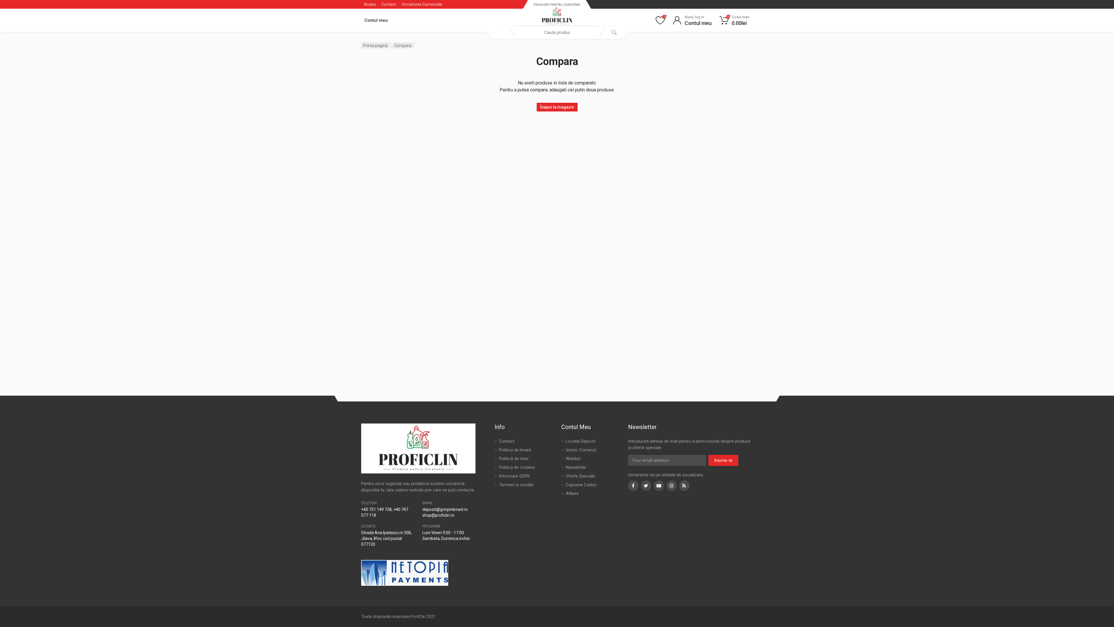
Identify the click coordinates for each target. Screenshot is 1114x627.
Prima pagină (375, 45)
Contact (388, 4)
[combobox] (557, 32)
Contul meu (376, 20)
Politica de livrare (515, 450)
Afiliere (572, 493)
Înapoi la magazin (557, 107)
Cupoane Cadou (581, 484)
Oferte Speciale (580, 476)
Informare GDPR (514, 476)
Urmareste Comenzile (422, 4)
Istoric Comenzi (581, 450)
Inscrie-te (723, 460)
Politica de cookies (517, 467)
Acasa (370, 4)
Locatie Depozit (581, 441)
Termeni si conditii (516, 484)
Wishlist (573, 458)
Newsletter (576, 467)
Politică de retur (514, 458)
